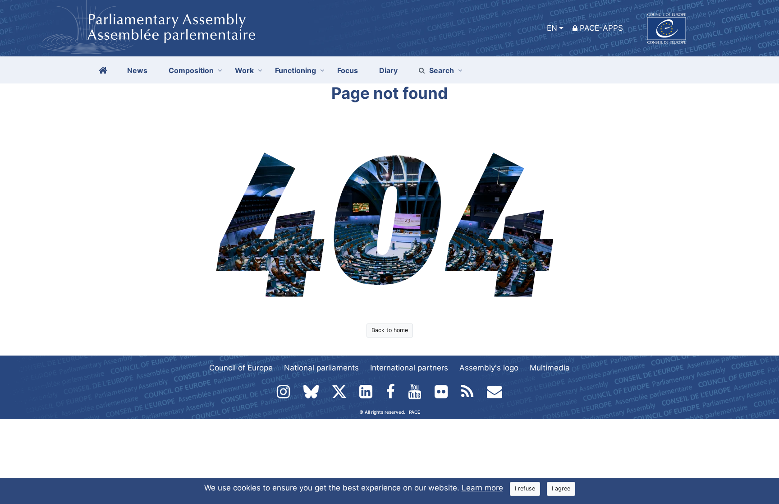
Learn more (482, 487)
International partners (409, 367)
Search (441, 70)
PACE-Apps (601, 27)
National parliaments (321, 367)
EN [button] (552, 27)
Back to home (389, 330)
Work (244, 70)
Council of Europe (241, 367)
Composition (191, 70)
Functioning (295, 70)
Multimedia (550, 367)
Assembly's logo (488, 367)
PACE (414, 412)
